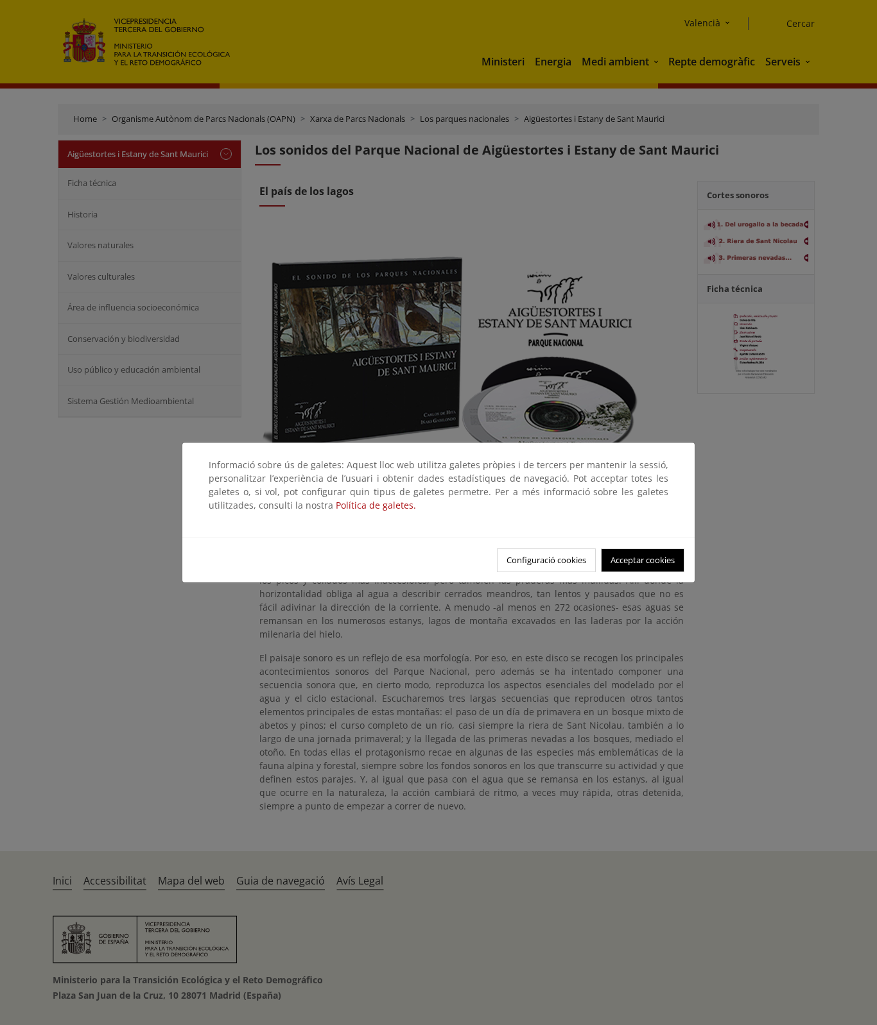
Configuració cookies (546, 560)
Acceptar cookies (643, 560)
